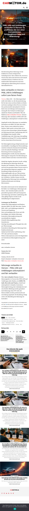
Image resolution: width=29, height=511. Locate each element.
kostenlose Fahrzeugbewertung (8, 321)
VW (20, 324)
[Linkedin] (20, 331)
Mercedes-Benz (19, 321)
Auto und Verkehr (11, 22)
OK (15, 508)
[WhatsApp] (17, 331)
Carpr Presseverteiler (12, 39)
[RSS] (8, 493)
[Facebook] (7, 331)
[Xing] (13, 493)
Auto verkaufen (12, 317)
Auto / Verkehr (6, 17)
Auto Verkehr (19, 22)
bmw (15, 319)
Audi (6, 317)
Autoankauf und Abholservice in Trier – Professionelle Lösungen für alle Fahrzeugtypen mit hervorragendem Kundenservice (7, 338)
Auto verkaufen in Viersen (7, 319)
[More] (23, 331)
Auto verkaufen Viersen (14, 114)
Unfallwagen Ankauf (10, 322)
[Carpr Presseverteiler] (4, 39)
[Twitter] (10, 331)
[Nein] (27, 507)
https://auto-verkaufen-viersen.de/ (14, 261)
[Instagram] (4, 493)
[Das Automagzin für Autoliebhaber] (14, 3)
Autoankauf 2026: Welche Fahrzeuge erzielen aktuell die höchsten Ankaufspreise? (14, 478)
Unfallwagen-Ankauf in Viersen (8, 324)
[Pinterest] (13, 331)
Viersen (3, 99)
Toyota (3, 322)
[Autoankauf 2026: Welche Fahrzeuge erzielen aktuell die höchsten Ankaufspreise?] (14, 469)
